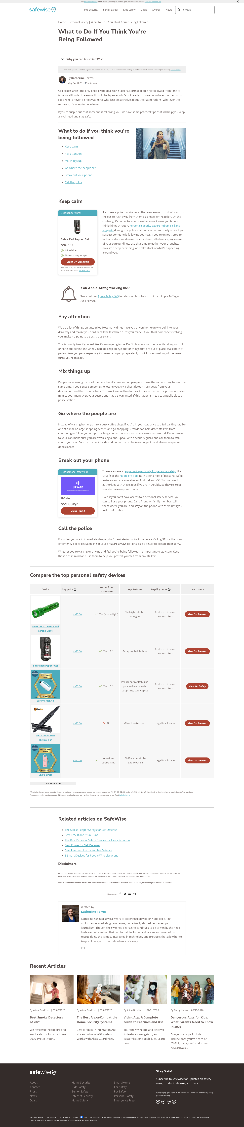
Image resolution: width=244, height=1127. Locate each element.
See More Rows (53, 783)
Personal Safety (78, 22)
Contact (35, 1087)
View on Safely (197, 686)
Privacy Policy (207, 1092)
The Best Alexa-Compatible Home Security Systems (97, 1019)
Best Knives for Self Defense (82, 845)
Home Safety (80, 1100)
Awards (156, 9)
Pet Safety (120, 1091)
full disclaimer (84, 270)
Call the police (73, 182)
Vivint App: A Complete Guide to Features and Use (143, 1019)
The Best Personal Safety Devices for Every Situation (97, 840)
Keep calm (71, 146)
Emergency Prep (124, 1100)
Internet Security (82, 1096)
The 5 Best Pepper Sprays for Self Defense (91, 830)
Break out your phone (78, 175)
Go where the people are (80, 168)
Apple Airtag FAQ (108, 296)
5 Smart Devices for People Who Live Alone (91, 855)
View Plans (78, 511)
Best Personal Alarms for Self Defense (88, 850)
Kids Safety (129, 9)
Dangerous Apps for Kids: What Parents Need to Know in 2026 (192, 1022)
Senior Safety (110, 9)
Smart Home (122, 1082)
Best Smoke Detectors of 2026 (46, 1019)
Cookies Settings (164, 1095)
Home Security (90, 9)
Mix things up (73, 161)
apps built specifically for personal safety (150, 471)
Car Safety (120, 1087)
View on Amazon (78, 262)
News (169, 9)
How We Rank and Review (68, 1117)
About (34, 1082)
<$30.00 (77, 760)
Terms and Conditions (189, 1092)
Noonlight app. (129, 476)
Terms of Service (36, 1117)
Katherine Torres (82, 78)
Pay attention (73, 153)
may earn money (90, 1)
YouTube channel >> (153, 1)
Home (62, 22)
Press (33, 1091)
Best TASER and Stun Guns (81, 835)
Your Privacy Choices (92, 1117)
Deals (144, 9)
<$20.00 (77, 614)
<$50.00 (77, 686)
